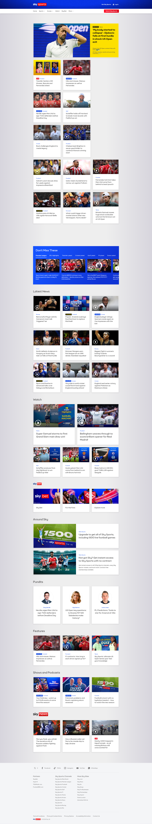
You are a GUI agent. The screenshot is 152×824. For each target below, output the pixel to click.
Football (42, 78)
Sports (41, 11)
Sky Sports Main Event (61, 779)
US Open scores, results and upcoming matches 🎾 (104, 52)
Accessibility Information (83, 816)
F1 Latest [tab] (101, 255)
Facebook (47, 768)
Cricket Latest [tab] (80, 255)
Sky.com (80, 779)
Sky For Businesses (82, 789)
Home (35, 11)
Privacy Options (69, 816)
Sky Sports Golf (59, 789)
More (70, 11)
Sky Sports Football (61, 784)
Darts (37, 348)
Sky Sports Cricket (60, 787)
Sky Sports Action (60, 797)
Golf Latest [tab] (91, 255)
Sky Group (80, 787)
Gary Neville (46, 607)
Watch (57, 11)
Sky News (80, 781)
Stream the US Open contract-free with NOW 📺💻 (104, 49)
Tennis (101, 27)
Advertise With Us (82, 800)
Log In (116, 4)
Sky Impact (80, 794)
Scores (49, 11)
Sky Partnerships (82, 792)
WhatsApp (94, 768)
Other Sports (82, 531)
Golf (67, 111)
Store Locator (81, 797)
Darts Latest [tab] (111, 255)
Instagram (70, 768)
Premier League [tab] (41, 255)
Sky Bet (64, 11)
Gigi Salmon (76, 607)
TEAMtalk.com (37, 784)
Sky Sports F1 (59, 792)
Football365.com (38, 787)
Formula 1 (68, 210)
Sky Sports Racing (60, 805)
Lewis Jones (105, 607)
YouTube (82, 768)
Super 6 (35, 781)
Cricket (38, 143)
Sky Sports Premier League (63, 781)
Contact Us (96, 816)
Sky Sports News (60, 800)
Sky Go (79, 784)
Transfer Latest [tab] (67, 255)
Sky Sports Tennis (60, 794)
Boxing (38, 314)
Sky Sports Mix (59, 808)
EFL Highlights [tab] (54, 255)
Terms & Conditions (39, 816)
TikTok (59, 768)
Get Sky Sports (106, 4)
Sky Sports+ (58, 802)
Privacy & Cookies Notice (54, 816)
